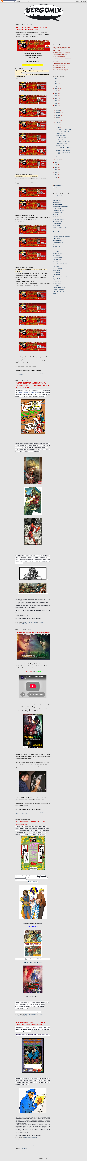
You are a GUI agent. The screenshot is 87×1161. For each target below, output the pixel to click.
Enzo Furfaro (56, 229)
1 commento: (20, 374)
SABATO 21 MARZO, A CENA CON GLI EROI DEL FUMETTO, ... (63, 137)
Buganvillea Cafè (57, 204)
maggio (58, 122)
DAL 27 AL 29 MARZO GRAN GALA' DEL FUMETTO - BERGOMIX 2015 (31, 28)
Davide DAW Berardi (58, 219)
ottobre (58, 110)
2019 (56, 96)
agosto (58, 115)
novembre (59, 107)
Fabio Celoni (56, 234)
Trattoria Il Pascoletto (58, 289)
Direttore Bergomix (58, 185)
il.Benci (55, 187)
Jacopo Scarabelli (57, 253)
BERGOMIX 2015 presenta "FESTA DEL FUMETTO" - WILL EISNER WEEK (31, 1023)
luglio (57, 117)
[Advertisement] (61, 31)
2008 (56, 177)
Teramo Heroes (34, 392)
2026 (56, 78)
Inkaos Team (56, 249)
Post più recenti (19, 1145)
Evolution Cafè (57, 232)
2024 (56, 83)
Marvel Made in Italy (58, 261)
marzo (58, 127)
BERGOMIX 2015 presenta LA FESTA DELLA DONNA (30, 823)
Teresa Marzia (56, 283)
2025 (56, 81)
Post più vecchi (46, 1145)
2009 (56, 174)
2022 (56, 88)
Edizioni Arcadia (57, 223)
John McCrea (56, 255)
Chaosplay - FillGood (58, 210)
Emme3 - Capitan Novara (60, 227)
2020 (56, 93)
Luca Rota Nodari (57, 259)
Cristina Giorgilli (57, 217)
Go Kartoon (56, 244)
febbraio (58, 157)
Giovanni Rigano (57, 240)
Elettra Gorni (56, 225)
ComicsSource (57, 214)
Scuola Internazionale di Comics (61, 276)
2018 (56, 98)
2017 (56, 100)
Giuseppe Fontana (58, 242)
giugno (58, 120)
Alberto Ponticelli (57, 196)
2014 (56, 162)
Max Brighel (56, 266)
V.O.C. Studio (56, 294)
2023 (56, 86)
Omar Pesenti (56, 272)
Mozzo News (56, 270)
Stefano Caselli (57, 281)
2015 (56, 105)
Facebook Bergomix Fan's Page (61, 236)
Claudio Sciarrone (57, 212)
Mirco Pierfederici (57, 268)
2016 (56, 103)
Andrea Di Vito (57, 200)
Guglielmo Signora (58, 247)
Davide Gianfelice (57, 221)
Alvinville (55, 198)
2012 (56, 167)
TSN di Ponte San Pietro (59, 291)
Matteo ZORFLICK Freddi (60, 264)
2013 (56, 165)
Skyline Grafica (57, 279)
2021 (56, 91)
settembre (59, 112)
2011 (56, 169)
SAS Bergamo (56, 274)
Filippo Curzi (56, 238)
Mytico (38, 959)
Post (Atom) (24, 1148)
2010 (56, 172)
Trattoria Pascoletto (23, 392)
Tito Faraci (56, 285)
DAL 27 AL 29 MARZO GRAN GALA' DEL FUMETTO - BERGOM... (64, 131)
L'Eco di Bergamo (57, 257)
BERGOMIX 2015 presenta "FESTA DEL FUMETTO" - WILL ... (63, 152)
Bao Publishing (57, 202)
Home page (33, 1145)
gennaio (58, 159)
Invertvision (56, 251)
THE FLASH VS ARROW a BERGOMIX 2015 (32, 632)
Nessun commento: (22, 623)
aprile (57, 125)
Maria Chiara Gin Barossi (33, 962)
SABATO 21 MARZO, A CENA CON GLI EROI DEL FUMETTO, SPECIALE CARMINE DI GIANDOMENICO (32, 385)
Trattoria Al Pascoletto (59, 287)
